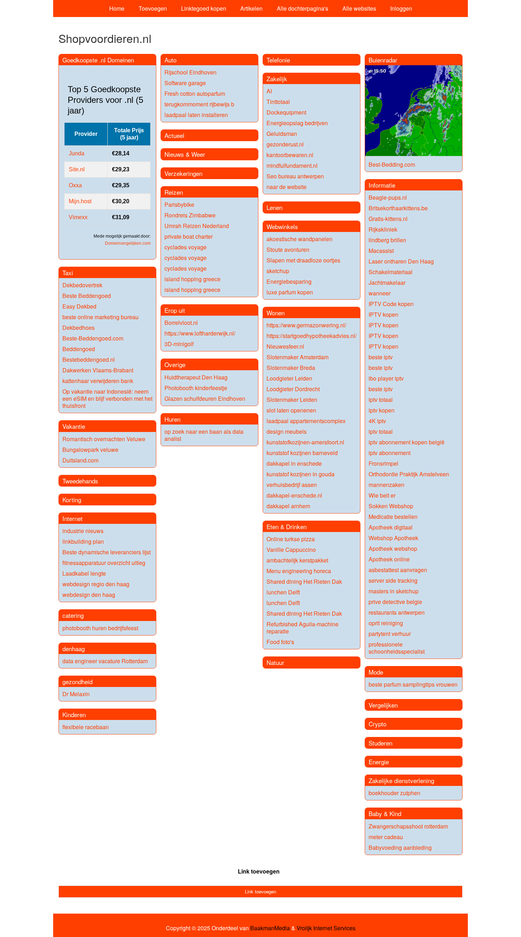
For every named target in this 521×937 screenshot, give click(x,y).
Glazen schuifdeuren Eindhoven (204, 398)
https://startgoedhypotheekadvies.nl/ (312, 336)
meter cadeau (386, 837)
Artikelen (251, 8)
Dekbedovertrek (82, 285)
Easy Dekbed (79, 306)
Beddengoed (78, 349)
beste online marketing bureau (100, 317)
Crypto (377, 723)
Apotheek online (389, 559)
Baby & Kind (385, 813)
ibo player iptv (386, 378)
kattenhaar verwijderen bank (97, 381)
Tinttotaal (278, 102)
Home (116, 8)
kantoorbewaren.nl (290, 155)
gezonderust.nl (285, 144)
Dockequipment (286, 112)
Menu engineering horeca (299, 571)
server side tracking (393, 580)
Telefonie (278, 59)
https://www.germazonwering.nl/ (306, 325)
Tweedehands (80, 480)
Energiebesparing (289, 281)
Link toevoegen (259, 871)
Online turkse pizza (291, 539)
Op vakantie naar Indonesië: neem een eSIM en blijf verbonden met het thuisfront (107, 398)
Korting (71, 499)
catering (73, 615)
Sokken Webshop (391, 506)
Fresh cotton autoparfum (194, 93)
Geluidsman (282, 133)
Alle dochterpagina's (302, 8)
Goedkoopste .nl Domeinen (98, 59)
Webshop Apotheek (393, 538)
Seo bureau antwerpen (295, 176)
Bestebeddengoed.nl (88, 359)
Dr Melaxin (76, 694)
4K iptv (377, 421)
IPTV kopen (383, 314)
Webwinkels (282, 226)
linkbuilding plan (83, 541)
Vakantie (73, 426)
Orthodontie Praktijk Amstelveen (409, 474)
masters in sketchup (394, 591)
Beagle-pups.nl (388, 197)
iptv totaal (381, 399)
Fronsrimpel (383, 463)
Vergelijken (383, 704)
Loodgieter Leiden (289, 378)
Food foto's (280, 642)
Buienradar (383, 59)
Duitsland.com (80, 460)
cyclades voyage (185, 247)
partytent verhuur (390, 634)
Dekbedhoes (78, 327)
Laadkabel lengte (84, 573)
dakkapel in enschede (294, 463)
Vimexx (78, 217)
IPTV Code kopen (391, 304)
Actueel (174, 135)
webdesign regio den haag (95, 584)
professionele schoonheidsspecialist (397, 647)
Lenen (274, 207)
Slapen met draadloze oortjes (303, 260)
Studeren (380, 742)
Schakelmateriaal (391, 272)
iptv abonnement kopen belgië (406, 442)
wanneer (380, 293)
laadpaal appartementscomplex (306, 421)
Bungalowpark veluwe (90, 449)
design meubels (287, 431)
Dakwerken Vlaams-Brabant (97, 370)
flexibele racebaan (85, 727)
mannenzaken (386, 485)
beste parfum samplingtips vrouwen (413, 684)
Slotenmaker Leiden (292, 399)
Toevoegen (153, 8)
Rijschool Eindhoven (190, 72)
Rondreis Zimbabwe (189, 215)
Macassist (381, 250)
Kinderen (74, 714)
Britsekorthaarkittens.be (398, 208)
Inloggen (401, 8)
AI (269, 91)
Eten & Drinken (287, 526)
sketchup (278, 271)
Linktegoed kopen (203, 8)
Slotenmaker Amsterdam (298, 357)
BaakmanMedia (270, 928)
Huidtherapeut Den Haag (196, 377)
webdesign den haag (88, 595)
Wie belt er (382, 495)
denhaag (73, 648)
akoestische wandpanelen (299, 239)
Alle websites (359, 8)
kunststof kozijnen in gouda (301, 474)
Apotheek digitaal (391, 527)
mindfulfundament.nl (292, 165)
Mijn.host (80, 201)
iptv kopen (381, 410)
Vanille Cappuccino (291, 549)
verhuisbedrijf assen (292, 485)
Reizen (173, 192)
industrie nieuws (82, 531)
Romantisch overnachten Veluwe (103, 439)
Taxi (67, 272)
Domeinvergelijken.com (128, 243)
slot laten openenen (291, 410)
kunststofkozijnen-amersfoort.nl (305, 442)
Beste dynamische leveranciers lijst (106, 552)
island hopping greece (192, 279)
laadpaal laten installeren (196, 115)
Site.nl (77, 169)
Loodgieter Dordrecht (293, 389)
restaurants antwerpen (397, 612)
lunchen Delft (283, 592)
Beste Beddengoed (86, 296)
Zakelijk (277, 78)
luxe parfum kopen (290, 292)
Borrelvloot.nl (181, 322)
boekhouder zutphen (394, 793)
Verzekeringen (183, 173)
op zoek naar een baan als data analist (203, 435)
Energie (379, 761)
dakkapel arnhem (288, 506)
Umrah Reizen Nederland (196, 226)
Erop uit (174, 310)
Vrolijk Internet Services (326, 928)
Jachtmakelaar (387, 282)
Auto (170, 59)
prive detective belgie (395, 602)
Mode (376, 671)
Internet (72, 518)
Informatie (382, 185)
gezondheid (77, 681)
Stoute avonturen (288, 249)
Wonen (276, 312)
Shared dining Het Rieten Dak (304, 581)
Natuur (275, 662)
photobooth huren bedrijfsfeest (100, 628)
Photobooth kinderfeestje (195, 388)
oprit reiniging (386, 623)
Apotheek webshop (393, 548)
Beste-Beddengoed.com (92, 338)
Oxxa (75, 185)
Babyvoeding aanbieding (400, 847)
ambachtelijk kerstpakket (297, 560)
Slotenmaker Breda (291, 368)
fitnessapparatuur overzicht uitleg (103, 563)
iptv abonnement (389, 453)
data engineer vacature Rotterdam (105, 661)
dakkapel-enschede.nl (294, 495)
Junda (76, 153)
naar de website (287, 187)
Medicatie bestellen (393, 516)
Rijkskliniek (383, 229)
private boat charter (188, 236)
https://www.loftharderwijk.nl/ (199, 333)
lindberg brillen (387, 240)
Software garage (185, 83)
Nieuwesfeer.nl (285, 346)
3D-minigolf (179, 344)
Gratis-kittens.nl (388, 219)
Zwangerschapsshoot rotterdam (408, 826)
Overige (174, 364)
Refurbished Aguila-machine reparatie (302, 627)
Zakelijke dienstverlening (401, 780)
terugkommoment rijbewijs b (199, 104)
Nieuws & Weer (184, 154)
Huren (172, 419)
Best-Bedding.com (392, 164)
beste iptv (381, 357)
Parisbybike (179, 204)
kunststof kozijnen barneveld (302, 453)
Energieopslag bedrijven (297, 123)
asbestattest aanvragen (398, 570)
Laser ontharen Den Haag (401, 261)
